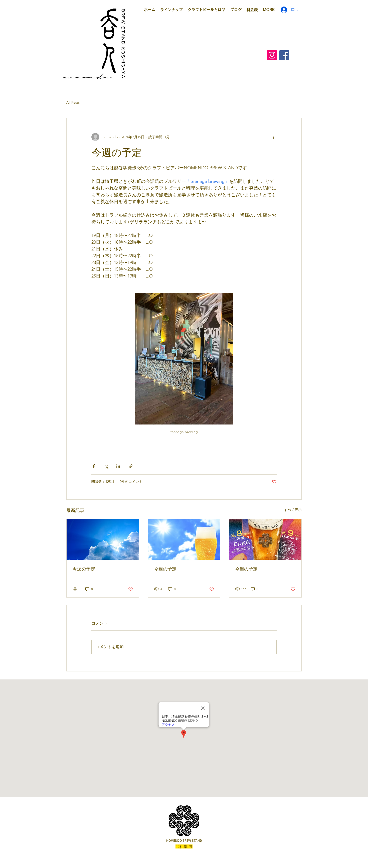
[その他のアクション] (274, 137)
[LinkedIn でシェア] (118, 466)
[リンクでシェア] (130, 466)
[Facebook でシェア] (93, 466)
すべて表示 (293, 509)
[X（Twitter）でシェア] (106, 466)
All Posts (73, 102)
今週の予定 (84, 569)
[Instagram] (272, 55)
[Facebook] (284, 55)
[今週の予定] (103, 539)
